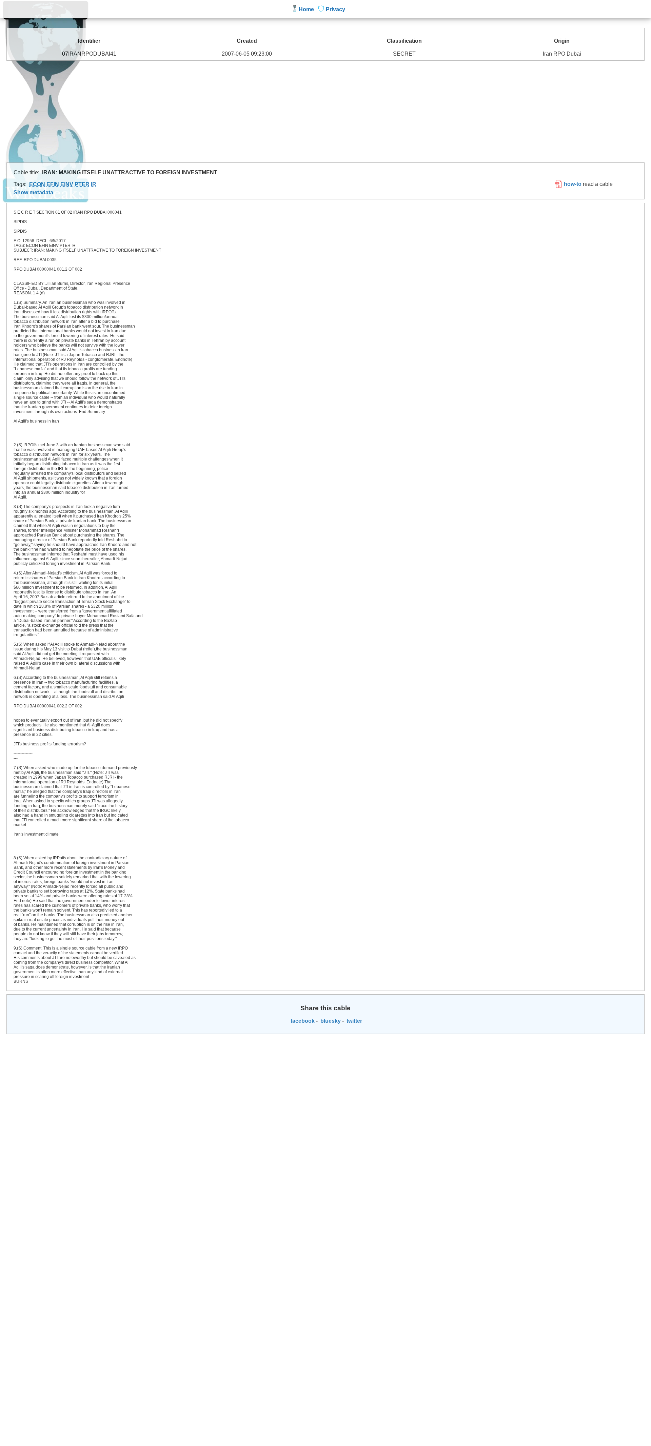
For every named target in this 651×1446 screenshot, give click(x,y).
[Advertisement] (325, 111)
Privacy (335, 9)
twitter (353, 1021)
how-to (572, 184)
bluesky (330, 1021)
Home (306, 9)
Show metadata (33, 192)
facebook (302, 1021)
